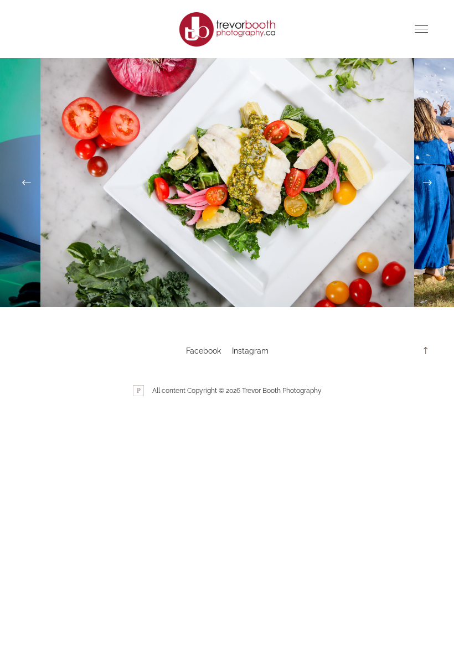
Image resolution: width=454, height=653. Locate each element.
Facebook (203, 350)
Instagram (250, 350)
